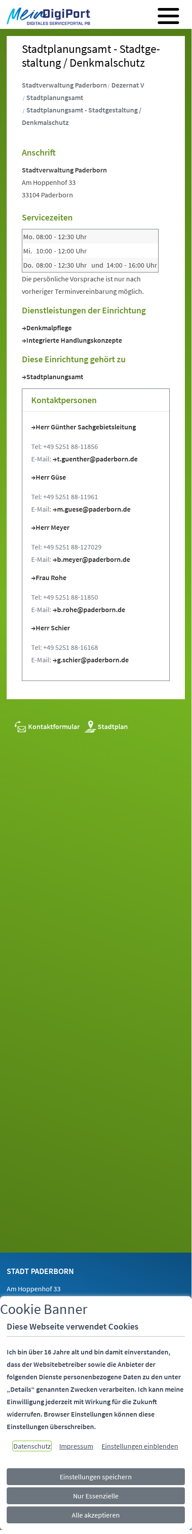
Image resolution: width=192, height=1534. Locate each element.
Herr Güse (51, 477)
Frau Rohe (51, 577)
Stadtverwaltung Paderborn (64, 84)
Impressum (76, 1446)
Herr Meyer (52, 527)
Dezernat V (127, 84)
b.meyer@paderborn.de (93, 559)
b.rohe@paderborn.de (91, 609)
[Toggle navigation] (168, 16)
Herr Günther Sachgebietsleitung (86, 426)
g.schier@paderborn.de (93, 659)
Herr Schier (53, 627)
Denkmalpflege (49, 327)
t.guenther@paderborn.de (97, 458)
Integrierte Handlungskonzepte (74, 340)
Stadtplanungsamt (54, 97)
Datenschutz (32, 1446)
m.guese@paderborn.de (94, 509)
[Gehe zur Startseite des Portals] (46, 18)
